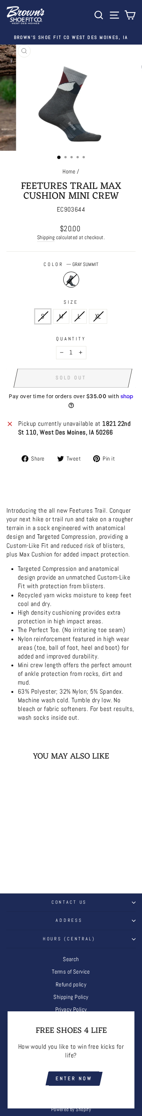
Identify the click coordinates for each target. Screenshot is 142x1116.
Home (69, 171)
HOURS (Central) (69, 939)
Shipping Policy (70, 997)
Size (71, 302)
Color (71, 264)
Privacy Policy (71, 1009)
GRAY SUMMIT (71, 279)
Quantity (71, 338)
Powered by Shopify (71, 1110)
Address (69, 920)
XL (98, 316)
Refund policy (71, 984)
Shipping (46, 237)
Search (71, 959)
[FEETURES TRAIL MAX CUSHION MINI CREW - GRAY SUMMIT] (30, 861)
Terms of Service (71, 971)
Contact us (69, 902)
